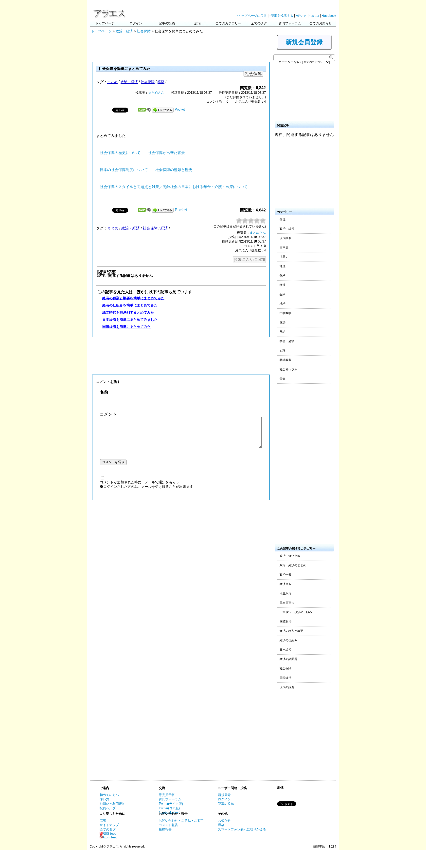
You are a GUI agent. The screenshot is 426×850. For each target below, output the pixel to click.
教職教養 (285, 360)
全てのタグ (259, 23)
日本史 (284, 247)
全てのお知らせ (320, 23)
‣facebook (329, 16)
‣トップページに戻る (252, 16)
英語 (282, 332)
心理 (282, 350)
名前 (104, 392)
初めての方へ (109, 795)
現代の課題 (287, 687)
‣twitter (314, 16)
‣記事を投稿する (281, 16)
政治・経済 (124, 31)
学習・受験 (287, 341)
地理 (282, 266)
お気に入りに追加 (249, 259)
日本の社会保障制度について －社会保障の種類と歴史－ (148, 170)
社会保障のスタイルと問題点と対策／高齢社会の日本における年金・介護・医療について (174, 187)
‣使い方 (301, 16)
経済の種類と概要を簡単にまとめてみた (133, 298)
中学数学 (285, 313)
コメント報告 (168, 825)
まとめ (112, 82)
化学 (282, 275)
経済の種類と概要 (291, 631)
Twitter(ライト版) (171, 804)
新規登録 (224, 795)
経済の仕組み (288, 640)
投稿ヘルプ (108, 808)
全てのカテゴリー (228, 23)
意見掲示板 (167, 795)
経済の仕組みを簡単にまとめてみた (130, 305)
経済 (161, 82)
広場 (197, 23)
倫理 (282, 219)
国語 (282, 322)
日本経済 (285, 649)
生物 (282, 294)
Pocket (180, 109)
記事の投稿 (167, 23)
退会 (221, 825)
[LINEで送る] (163, 109)
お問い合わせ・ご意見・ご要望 (181, 820)
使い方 (104, 799)
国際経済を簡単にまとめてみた (126, 327)
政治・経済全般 (290, 556)
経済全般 (285, 584)
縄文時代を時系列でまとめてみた (128, 312)
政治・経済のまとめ (293, 565)
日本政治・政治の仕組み (296, 612)
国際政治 (285, 621)
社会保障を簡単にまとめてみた (124, 68)
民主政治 (285, 593)
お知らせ (224, 820)
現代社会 (285, 238)
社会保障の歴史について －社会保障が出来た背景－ (144, 153)
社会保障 (144, 31)
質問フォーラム (290, 23)
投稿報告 (165, 829)
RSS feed (109, 833)
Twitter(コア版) (169, 808)
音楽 (282, 378)
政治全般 (285, 574)
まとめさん (156, 92)
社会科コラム (288, 369)
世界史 (284, 257)
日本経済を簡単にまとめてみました (130, 319)
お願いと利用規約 (112, 804)
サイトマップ (109, 825)
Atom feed (110, 837)
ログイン (135, 23)
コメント (108, 414)
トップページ (105, 23)
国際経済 (285, 678)
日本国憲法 (287, 602)
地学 (282, 303)
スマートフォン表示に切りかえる (242, 829)
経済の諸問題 (288, 659)
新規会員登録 (304, 41)
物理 (282, 285)
